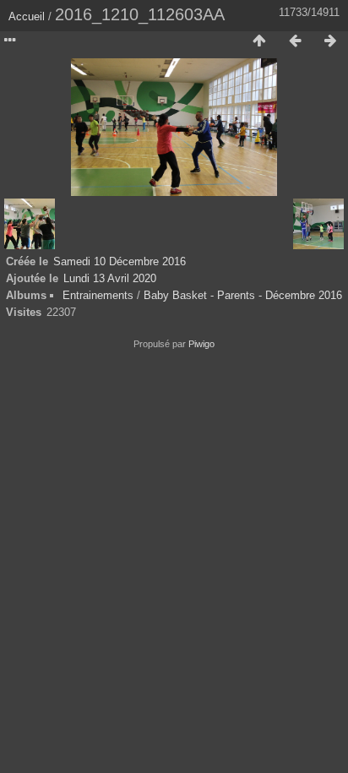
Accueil (26, 16)
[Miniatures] (259, 41)
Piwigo (201, 344)
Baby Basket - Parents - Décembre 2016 (243, 295)
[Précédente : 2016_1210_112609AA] (295, 41)
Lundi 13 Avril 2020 (109, 278)
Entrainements (98, 295)
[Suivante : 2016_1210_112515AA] (330, 41)
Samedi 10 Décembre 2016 (119, 261)
